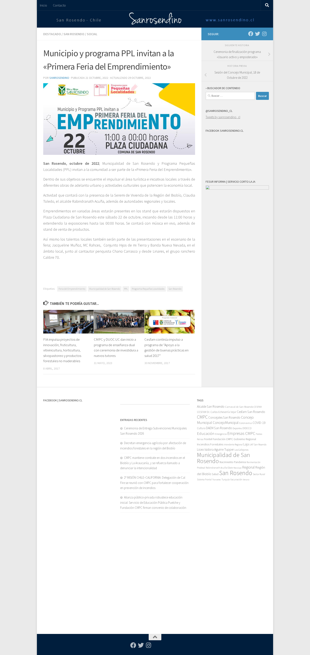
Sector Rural (259, 474)
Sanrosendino (59, 78)
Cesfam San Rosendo (251, 412)
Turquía (225, 479)
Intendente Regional (233, 444)
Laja (246, 444)
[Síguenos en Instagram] (264, 33)
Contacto (59, 5)
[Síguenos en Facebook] (250, 33)
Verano (246, 479)
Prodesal (201, 467)
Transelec (216, 479)
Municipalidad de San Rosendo (104, 288)
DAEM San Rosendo (219, 428)
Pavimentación (253, 462)
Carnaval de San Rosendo (239, 407)
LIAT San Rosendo (257, 444)
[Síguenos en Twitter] (257, 33)
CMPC (202, 417)
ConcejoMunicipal (226, 422)
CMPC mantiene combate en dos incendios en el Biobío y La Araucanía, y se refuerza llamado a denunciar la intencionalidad (152, 463)
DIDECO (247, 428)
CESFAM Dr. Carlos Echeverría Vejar (216, 412)
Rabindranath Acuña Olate (219, 467)
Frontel (208, 439)
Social (92, 34)
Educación (205, 433)
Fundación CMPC (223, 439)
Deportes (237, 428)
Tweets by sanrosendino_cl (223, 117)
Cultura (201, 428)
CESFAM (258, 406)
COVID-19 (259, 423)
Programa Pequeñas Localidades (148, 288)
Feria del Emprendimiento (72, 288)
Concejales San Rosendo (224, 417)
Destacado (52, 34)
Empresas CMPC (241, 433)
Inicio (43, 5)
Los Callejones (241, 449)
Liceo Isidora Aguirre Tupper (215, 449)
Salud (215, 474)
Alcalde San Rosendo (210, 407)
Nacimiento (226, 462)
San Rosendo (73, 34)
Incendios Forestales (210, 444)
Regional (248, 467)
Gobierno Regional (245, 439)
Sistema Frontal (204, 479)
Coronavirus (245, 423)
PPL (126, 288)
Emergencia (221, 433)
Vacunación (236, 479)
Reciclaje (237, 467)
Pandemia (240, 462)
